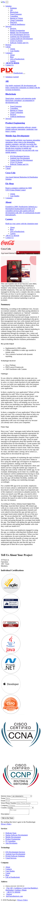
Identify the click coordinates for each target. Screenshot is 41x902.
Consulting (14, 16)
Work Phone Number (8, 803)
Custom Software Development (21, 39)
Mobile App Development (19, 32)
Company (9, 53)
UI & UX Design (16, 41)
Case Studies (14, 51)
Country (4, 808)
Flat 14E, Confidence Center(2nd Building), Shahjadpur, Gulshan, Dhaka (21, 889)
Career (7, 873)
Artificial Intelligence (17, 24)
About (12, 55)
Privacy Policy (6, 824)
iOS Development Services (19, 35)
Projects (8, 45)
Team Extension (16, 14)
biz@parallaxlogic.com (14, 896)
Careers (12, 61)
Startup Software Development (16, 835)
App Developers (11, 843)
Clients (7, 47)
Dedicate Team (10, 833)
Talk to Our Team (7, 818)
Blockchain (14, 12)
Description (5, 814)
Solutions (13, 8)
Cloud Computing (16, 20)
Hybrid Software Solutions (15, 856)
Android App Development (20, 37)
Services (8, 26)
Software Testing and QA (19, 43)
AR (11, 10)
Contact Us (9, 65)
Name (3, 798)
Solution (8, 6)
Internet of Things (16, 18)
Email (3, 801)
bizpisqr (9, 894)
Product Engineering (17, 30)
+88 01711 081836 (12, 63)
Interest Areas (6, 796)
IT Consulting (10, 841)
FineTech (13, 22)
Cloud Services (10, 858)
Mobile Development (13, 837)
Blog (12, 57)
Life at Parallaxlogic (17, 59)
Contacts (8, 869)
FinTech (13, 114)
